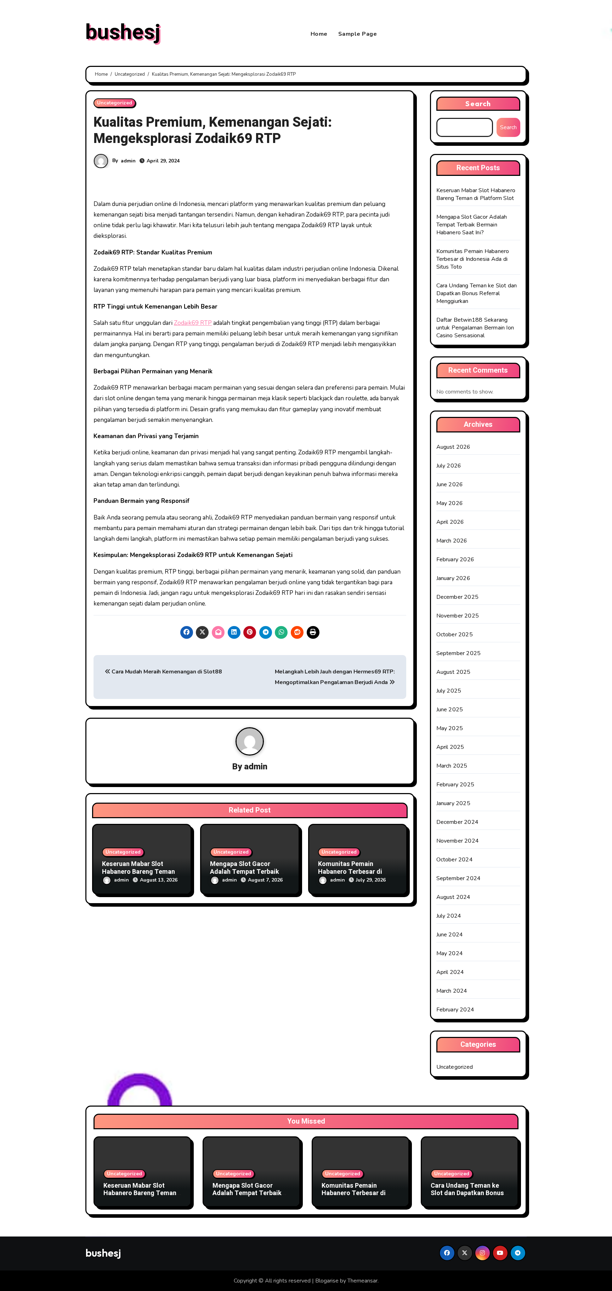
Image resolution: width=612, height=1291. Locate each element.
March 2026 (452, 541)
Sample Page (357, 34)
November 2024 (457, 841)
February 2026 (455, 559)
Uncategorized (114, 102)
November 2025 (457, 616)
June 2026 (449, 484)
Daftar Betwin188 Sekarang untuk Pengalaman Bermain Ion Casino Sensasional (475, 327)
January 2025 (453, 803)
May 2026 (449, 503)
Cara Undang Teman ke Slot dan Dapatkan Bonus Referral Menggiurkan (476, 293)
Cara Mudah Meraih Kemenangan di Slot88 (166, 672)
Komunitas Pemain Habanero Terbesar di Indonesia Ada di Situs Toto (472, 259)
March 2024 (452, 991)
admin (128, 160)
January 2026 (453, 578)
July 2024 (448, 916)
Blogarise (327, 1281)
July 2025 (448, 691)
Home (319, 34)
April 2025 (450, 747)
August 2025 (453, 672)
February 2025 (455, 784)
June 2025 (449, 709)
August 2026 (453, 447)
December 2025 (457, 597)
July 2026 (448, 466)
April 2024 (450, 972)
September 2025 (458, 653)
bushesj (123, 32)
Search (478, 103)
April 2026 (450, 522)
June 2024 (449, 935)
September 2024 (458, 878)
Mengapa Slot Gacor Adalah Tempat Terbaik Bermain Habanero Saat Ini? (471, 224)
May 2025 (449, 728)
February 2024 (455, 1010)
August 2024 (453, 897)
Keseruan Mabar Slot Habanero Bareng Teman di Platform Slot (138, 871)
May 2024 (449, 953)
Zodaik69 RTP (193, 323)
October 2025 (454, 634)
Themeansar (362, 1281)
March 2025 (452, 766)
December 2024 (457, 822)
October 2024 (454, 859)
